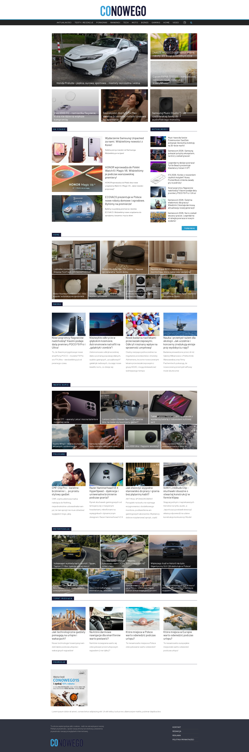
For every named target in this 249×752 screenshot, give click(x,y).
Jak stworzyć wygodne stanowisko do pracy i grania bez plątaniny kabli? (142, 491)
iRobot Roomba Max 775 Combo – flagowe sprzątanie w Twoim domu (122, 270)
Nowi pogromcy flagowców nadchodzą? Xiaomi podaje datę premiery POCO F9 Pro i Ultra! (182, 190)
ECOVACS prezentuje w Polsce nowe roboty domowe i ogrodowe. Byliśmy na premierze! (125, 200)
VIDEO (176, 22)
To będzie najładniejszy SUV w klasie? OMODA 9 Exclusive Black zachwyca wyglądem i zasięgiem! (178, 588)
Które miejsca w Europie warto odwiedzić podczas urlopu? (178, 635)
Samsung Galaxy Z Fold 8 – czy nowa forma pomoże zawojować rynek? (104, 444)
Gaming (156, 22)
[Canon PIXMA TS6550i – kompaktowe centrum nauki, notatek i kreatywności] (173, 62)
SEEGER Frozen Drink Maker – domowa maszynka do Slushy (179, 294)
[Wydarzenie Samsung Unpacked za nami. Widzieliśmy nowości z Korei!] (78, 137)
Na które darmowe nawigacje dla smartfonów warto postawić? (104, 635)
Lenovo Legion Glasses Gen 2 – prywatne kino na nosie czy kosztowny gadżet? (122, 420)
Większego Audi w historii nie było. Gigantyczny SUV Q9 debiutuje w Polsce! (171, 565)
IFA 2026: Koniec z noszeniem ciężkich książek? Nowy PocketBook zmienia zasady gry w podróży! (182, 178)
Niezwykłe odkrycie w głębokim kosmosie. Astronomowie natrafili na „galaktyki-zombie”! (104, 342)
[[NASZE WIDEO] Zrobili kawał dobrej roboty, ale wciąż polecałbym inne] (173, 34)
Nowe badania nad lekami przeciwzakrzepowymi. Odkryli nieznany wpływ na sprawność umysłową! (141, 342)
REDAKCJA (176, 731)
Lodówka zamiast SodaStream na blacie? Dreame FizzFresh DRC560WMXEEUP (74, 270)
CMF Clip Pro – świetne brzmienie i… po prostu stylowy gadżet (65, 491)
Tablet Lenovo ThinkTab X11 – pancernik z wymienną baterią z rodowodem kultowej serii (172, 419)
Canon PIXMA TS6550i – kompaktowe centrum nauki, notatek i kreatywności (174, 80)
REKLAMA (176, 735)
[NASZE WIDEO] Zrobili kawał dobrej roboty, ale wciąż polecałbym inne (174, 54)
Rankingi (115, 22)
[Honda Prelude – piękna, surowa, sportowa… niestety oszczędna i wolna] (100, 34)
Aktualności (64, 22)
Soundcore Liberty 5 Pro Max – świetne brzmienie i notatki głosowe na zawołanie (124, 116)
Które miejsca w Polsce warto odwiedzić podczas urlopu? (141, 635)
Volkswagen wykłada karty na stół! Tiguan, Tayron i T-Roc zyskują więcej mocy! (75, 565)
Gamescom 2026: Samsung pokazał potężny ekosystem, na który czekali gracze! (181, 153)
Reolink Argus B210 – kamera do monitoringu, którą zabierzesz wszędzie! (171, 270)
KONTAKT (176, 727)
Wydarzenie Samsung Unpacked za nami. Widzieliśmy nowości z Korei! (124, 141)
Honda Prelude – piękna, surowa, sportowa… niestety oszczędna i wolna (98, 83)
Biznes (144, 22)
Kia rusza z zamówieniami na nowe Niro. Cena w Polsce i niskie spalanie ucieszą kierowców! (68, 588)
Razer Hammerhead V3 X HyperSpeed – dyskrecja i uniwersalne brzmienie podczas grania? (104, 492)
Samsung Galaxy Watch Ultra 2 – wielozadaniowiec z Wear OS (175, 444)
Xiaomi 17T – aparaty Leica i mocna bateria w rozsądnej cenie (76, 420)
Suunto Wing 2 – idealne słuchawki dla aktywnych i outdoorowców (69, 444)
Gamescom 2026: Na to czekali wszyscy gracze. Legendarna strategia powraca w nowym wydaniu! (182, 217)
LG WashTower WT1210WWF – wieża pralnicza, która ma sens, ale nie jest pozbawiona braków (141, 293)
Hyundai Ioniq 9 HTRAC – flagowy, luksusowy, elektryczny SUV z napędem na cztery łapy (123, 563)
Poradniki (101, 22)
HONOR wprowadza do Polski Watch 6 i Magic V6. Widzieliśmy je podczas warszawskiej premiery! (124, 172)
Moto (135, 22)
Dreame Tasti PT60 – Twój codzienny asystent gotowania (105, 294)
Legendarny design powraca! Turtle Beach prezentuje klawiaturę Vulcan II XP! (181, 165)
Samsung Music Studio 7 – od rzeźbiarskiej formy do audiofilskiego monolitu (169, 116)
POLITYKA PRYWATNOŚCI (183, 739)
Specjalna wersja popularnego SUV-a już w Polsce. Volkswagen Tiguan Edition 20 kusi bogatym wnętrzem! (141, 588)
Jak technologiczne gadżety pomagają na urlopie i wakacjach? (68, 635)
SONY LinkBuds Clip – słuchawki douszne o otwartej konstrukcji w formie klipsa (176, 492)
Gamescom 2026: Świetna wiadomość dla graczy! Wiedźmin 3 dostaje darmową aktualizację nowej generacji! (181, 204)
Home (166, 22)
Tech (126, 22)
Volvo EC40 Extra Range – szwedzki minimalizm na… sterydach (104, 589)
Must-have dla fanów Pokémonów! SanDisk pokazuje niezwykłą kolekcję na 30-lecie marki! (181, 141)
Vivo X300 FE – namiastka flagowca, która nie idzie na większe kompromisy (75, 116)
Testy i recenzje (84, 22)
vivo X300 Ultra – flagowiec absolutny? (142, 446)
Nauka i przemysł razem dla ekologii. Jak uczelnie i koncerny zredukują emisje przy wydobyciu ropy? (179, 342)
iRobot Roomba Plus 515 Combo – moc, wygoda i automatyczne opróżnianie (70, 294)
